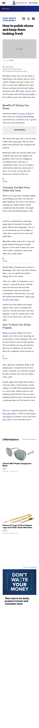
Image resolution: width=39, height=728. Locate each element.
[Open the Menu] (4, 3)
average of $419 (25, 113)
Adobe (11, 60)
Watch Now (33, 3)
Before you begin (9, 332)
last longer (17, 141)
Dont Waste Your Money (9, 19)
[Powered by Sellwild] (33, 567)
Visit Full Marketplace (29, 439)
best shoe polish (28, 94)
